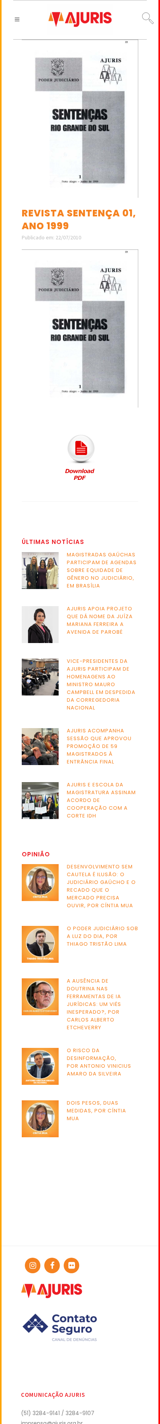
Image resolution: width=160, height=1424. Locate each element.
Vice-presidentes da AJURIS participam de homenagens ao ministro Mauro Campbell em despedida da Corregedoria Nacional (101, 684)
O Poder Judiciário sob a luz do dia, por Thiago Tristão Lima (102, 936)
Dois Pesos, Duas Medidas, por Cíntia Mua (96, 1110)
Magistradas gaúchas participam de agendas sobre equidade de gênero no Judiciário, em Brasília (102, 570)
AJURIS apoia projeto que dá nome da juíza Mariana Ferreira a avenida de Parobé (100, 620)
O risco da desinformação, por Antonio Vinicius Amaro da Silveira (99, 1062)
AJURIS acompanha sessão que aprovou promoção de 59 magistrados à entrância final (99, 746)
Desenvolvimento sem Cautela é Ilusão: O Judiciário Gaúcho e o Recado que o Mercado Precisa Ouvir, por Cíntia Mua (101, 886)
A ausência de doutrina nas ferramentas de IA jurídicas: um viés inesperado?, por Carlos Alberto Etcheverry (94, 1004)
